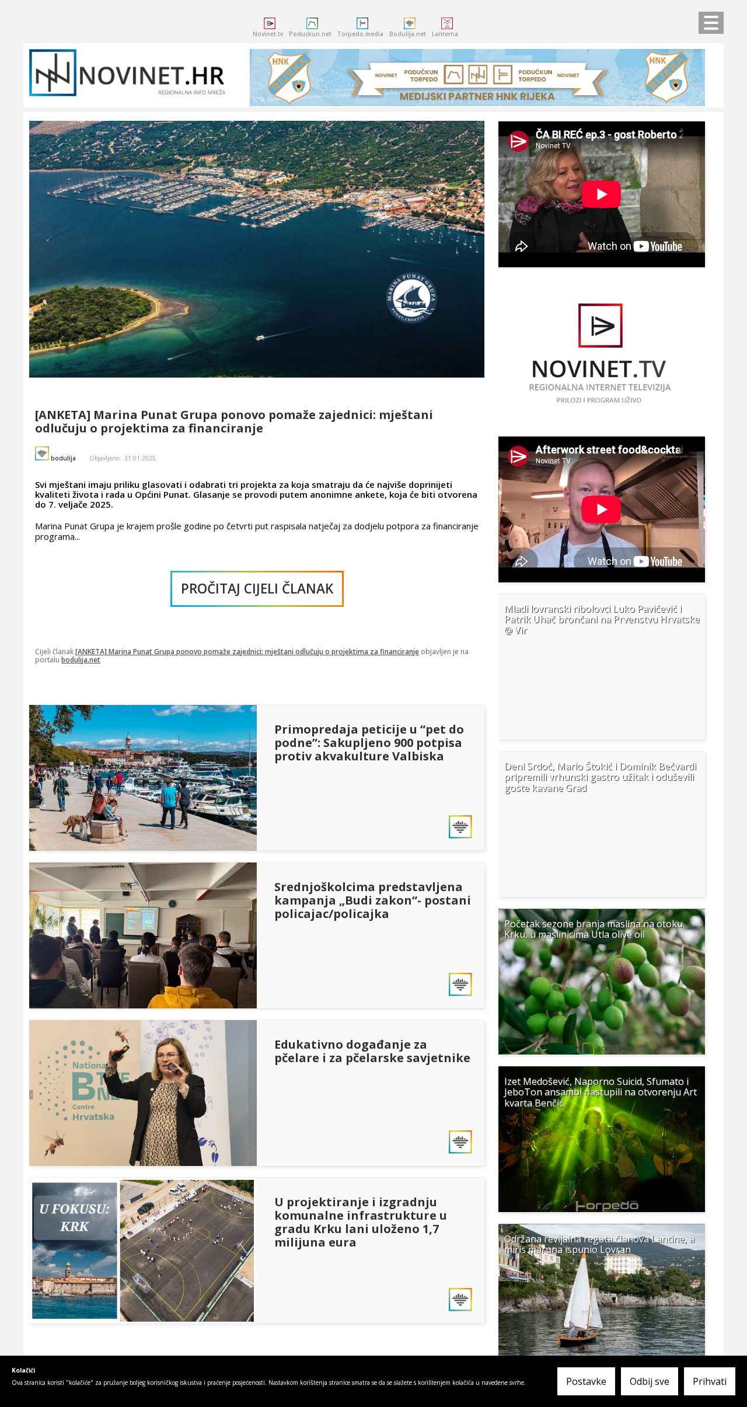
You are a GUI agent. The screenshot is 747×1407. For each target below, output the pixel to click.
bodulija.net (80, 660)
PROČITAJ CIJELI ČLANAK (257, 588)
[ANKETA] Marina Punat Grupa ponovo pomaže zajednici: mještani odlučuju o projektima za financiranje (234, 421)
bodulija (63, 458)
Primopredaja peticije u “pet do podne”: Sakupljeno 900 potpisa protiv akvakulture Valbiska (369, 742)
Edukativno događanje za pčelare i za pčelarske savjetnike (372, 1051)
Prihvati (710, 1381)
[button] (601, 666)
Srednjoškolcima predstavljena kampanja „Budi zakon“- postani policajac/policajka (372, 900)
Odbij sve (649, 1381)
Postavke (586, 1381)
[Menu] (708, 23)
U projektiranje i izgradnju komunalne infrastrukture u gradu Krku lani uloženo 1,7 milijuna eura (360, 1222)
